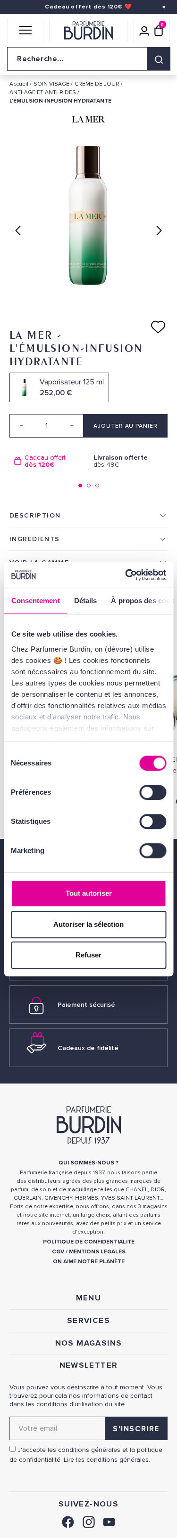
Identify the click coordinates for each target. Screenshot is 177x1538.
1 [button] (80, 485)
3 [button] (97, 485)
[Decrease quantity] (21, 426)
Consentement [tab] (35, 601)
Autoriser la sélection (88, 924)
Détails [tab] (85, 601)
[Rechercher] (158, 59)
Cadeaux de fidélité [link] (88, 1048)
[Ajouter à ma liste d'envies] (158, 327)
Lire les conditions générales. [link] (107, 1460)
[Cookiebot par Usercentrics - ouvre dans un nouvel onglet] (126, 575)
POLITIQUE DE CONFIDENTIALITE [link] (89, 1241)
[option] (49, 461)
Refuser (88, 955)
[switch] (152, 792)
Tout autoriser (89, 893)
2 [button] (89, 485)
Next (159, 230)
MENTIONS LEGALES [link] (97, 1251)
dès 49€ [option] (120, 461)
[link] (67, 1521)
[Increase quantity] (72, 426)
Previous (17, 230)
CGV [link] (58, 1251)
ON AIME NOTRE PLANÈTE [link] (89, 1261)
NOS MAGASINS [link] (88, 1343)
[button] (26, 30)
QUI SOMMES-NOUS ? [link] (88, 1162)
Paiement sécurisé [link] (86, 1005)
